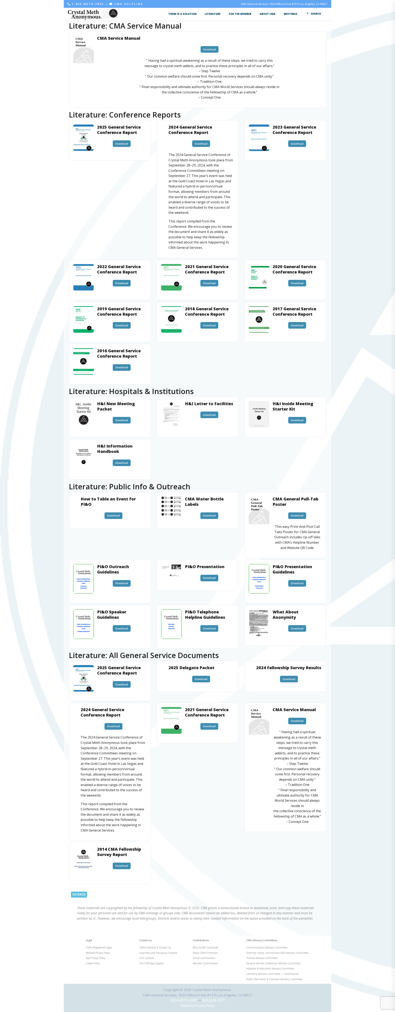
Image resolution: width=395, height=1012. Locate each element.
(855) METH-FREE (184, 1000)
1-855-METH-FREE (88, 4)
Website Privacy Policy (198, 1005)
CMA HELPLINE (128, 4)
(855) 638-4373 (213, 1000)
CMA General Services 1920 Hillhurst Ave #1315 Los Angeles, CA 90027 (284, 4)
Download (209, 49)
